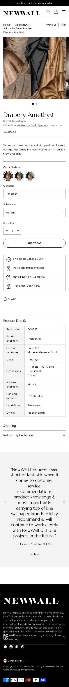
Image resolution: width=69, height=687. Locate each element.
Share (12, 299)
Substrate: (9, 204)
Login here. (33, 285)
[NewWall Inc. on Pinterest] (23, 647)
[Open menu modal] (64, 12)
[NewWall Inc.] (21, 13)
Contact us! (39, 276)
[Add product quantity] (18, 230)
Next (63, 24)
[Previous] (10, 3)
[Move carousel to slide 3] (38, 554)
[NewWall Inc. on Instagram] (11, 647)
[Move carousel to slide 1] (31, 554)
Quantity (8, 223)
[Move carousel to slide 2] (35, 554)
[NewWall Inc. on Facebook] (5, 647)
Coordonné (22, 24)
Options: (8, 185)
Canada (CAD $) (16, 660)
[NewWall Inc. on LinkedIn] (17, 647)
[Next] (59, 3)
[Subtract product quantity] (6, 230)
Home (6, 24)
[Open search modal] (51, 12)
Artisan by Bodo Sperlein (17, 28)
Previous (51, 24)
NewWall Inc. (29, 666)
